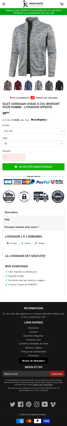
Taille (4, 138)
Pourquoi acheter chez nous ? (22, 227)
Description (11, 212)
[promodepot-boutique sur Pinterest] (29, 405)
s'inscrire (57, 374)
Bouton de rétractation (33, 360)
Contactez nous (33, 339)
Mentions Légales (33, 347)
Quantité (6, 150)
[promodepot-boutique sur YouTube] (45, 405)
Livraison (33, 331)
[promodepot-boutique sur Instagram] (37, 405)
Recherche (33, 327)
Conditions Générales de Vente (33, 343)
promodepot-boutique (36, 414)
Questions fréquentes (33, 335)
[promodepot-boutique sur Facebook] (21, 405)
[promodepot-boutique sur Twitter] (12, 405)
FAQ (7, 219)
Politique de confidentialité (43, 384)
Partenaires (33, 355)
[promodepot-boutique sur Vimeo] (53, 405)
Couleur (6, 125)
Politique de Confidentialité (33, 351)
